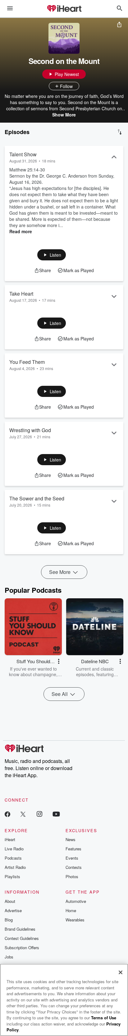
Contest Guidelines (22, 938)
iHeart (10, 839)
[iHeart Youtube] (56, 814)
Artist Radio (15, 867)
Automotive (76, 901)
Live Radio (14, 849)
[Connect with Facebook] (7, 814)
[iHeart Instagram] (39, 814)
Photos (72, 876)
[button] (51, 254)
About (10, 901)
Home (71, 910)
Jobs (9, 957)
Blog (9, 920)
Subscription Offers (22, 947)
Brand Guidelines (20, 929)
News (70, 839)
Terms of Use (103, 1018)
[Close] (120, 972)
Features (73, 849)
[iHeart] (64, 9)
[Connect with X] (23, 814)
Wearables (75, 920)
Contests (74, 867)
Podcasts (13, 858)
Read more (20, 231)
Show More (64, 115)
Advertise (13, 910)
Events (72, 858)
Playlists (12, 876)
